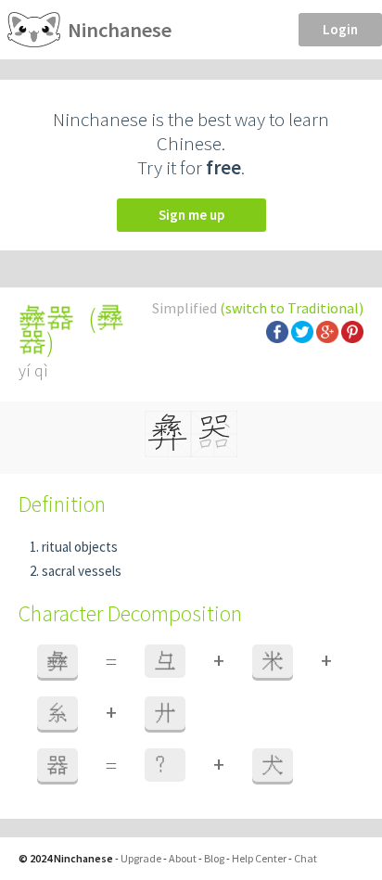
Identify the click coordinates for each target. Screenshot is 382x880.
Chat (305, 858)
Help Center (259, 858)
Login (340, 29)
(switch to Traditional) (291, 308)
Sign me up (191, 214)
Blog (214, 858)
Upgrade (141, 858)
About (183, 858)
